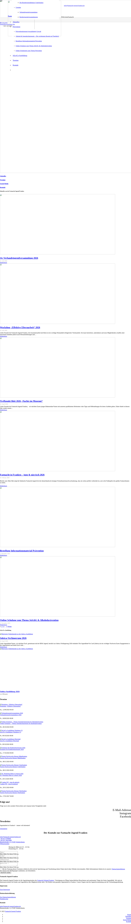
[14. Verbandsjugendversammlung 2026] (57, 254)
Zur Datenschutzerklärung (8, 897)
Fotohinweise (4, 899)
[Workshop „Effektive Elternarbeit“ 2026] (57, 323)
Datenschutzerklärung (118, 869)
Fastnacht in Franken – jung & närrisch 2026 (22, 474)
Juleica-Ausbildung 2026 (10, 692)
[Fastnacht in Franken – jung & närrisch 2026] (57, 470)
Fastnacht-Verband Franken (45, 880)
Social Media (4, 183)
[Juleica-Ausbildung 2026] (16, 649)
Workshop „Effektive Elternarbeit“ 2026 (20, 327)
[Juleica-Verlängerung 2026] (16, 634)
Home (129, 914)
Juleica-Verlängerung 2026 (13, 638)
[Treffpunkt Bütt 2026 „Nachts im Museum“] (57, 397)
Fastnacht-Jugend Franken (13, 911)
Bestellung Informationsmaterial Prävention (22, 550)
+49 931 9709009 (5, 838)
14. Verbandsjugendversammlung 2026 (19, 258)
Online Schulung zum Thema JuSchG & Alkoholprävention (29, 620)
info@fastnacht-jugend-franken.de (10, 837)
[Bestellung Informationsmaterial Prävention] (57, 546)
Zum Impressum (5, 889)
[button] (3, 22)
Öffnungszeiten (4, 844)
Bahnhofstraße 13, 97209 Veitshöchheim (12, 842)
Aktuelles (3, 176)
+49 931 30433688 (6, 840)
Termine (2, 180)
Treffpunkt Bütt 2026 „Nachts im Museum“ (21, 401)
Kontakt (2, 187)
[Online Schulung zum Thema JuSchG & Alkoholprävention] (57, 616)
